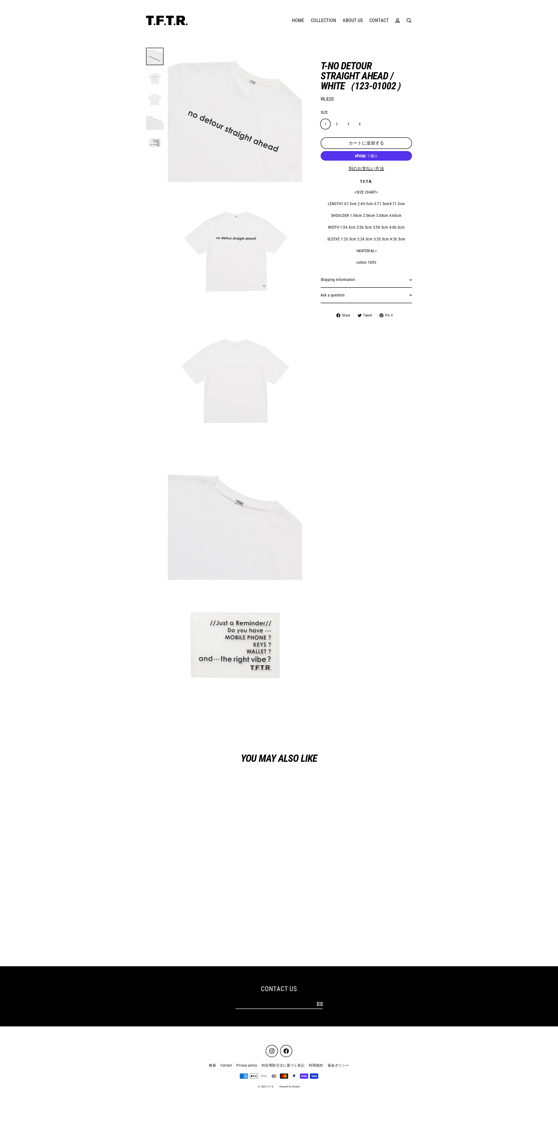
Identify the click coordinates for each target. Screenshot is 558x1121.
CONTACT (379, 20)
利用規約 (316, 1065)
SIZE (324, 112)
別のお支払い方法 (366, 168)
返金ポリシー (338, 1065)
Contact (226, 1065)
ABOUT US (353, 20)
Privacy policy (246, 1065)
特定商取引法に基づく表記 (283, 1065)
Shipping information (338, 279)
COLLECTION (323, 20)
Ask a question (333, 295)
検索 (212, 1065)
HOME (298, 20)
